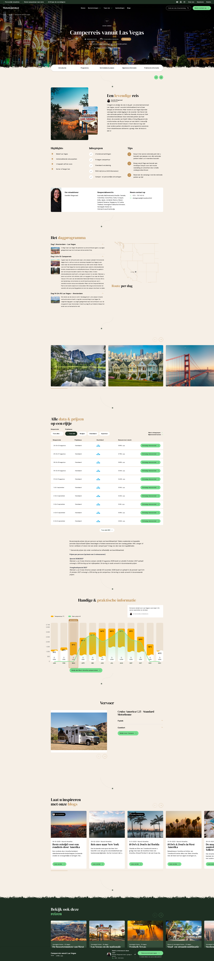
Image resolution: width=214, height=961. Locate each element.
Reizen (83, 8)
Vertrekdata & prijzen (107, 68)
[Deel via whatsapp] (161, 77)
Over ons (191, 2)
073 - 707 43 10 (138, 195)
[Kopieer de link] (156, 77)
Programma (85, 68)
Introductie (62, 68)
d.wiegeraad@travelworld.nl (142, 198)
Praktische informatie (151, 68)
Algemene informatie (129, 68)
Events (208, 2)
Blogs (129, 8)
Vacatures (200, 2)
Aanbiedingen (119, 8)
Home (4, 14)
